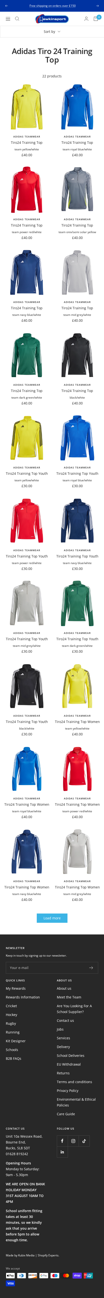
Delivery (63, 1046)
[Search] (17, 19)
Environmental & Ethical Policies (76, 1102)
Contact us (65, 1020)
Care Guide (66, 1114)
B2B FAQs (13, 1058)
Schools (12, 1049)
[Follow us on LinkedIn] (62, 1151)
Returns (63, 1073)
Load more (52, 918)
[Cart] (95, 19)
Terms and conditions (74, 1081)
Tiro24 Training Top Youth (27, 473)
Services (63, 1038)
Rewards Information (23, 997)
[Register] (91, 967)
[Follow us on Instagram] (73, 1140)
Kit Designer (16, 1041)
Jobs (60, 1029)
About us (64, 988)
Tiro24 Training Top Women (77, 721)
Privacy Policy (67, 1090)
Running (13, 1032)
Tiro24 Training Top (27, 142)
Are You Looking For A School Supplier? (74, 1009)
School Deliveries (70, 1055)
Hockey (11, 1014)
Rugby (11, 1023)
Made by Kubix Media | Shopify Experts (32, 1255)
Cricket (11, 1006)
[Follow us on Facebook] (62, 1140)
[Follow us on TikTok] (84, 1140)
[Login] (86, 19)
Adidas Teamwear (26, 136)
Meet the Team (69, 997)
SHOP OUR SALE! (52, 6)
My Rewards (16, 988)
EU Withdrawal (69, 1064)
